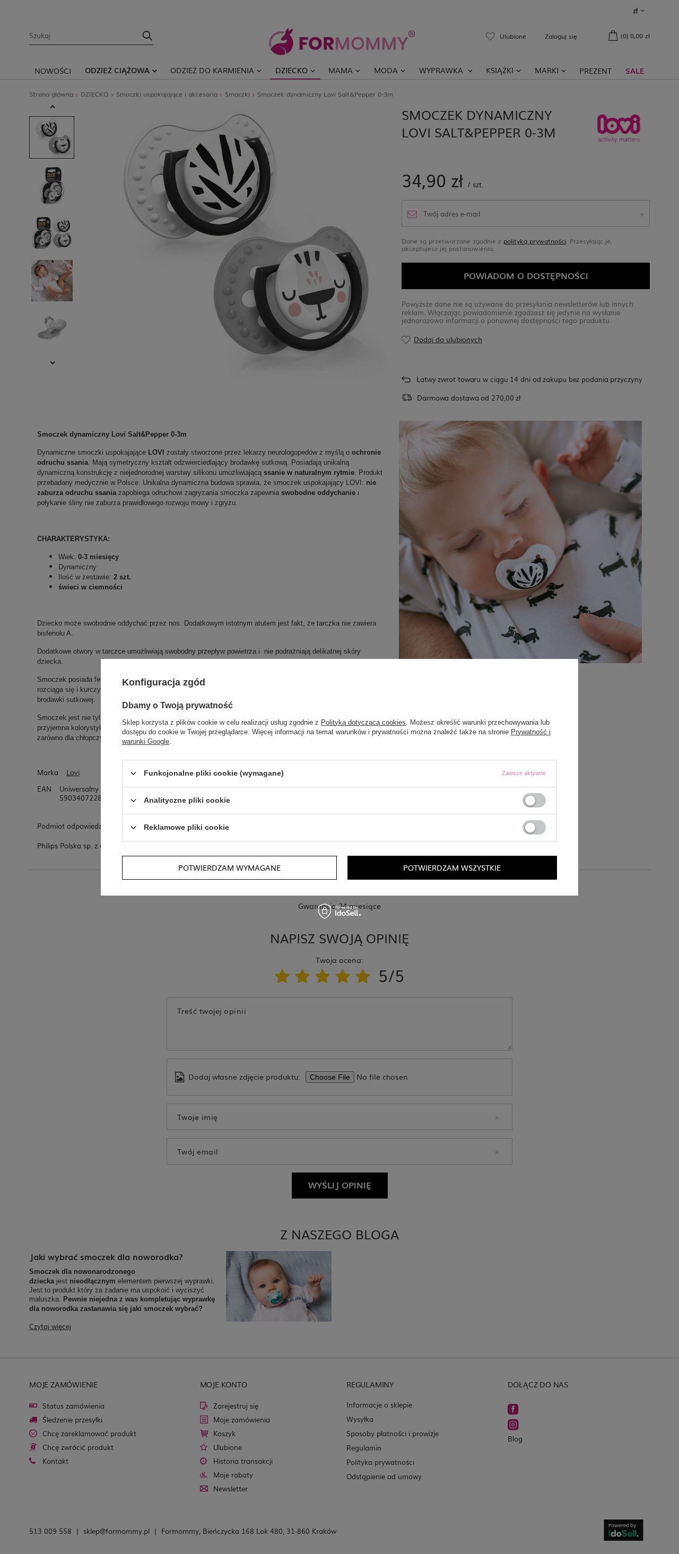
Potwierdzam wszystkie (452, 867)
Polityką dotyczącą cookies (363, 722)
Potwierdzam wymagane (229, 867)
